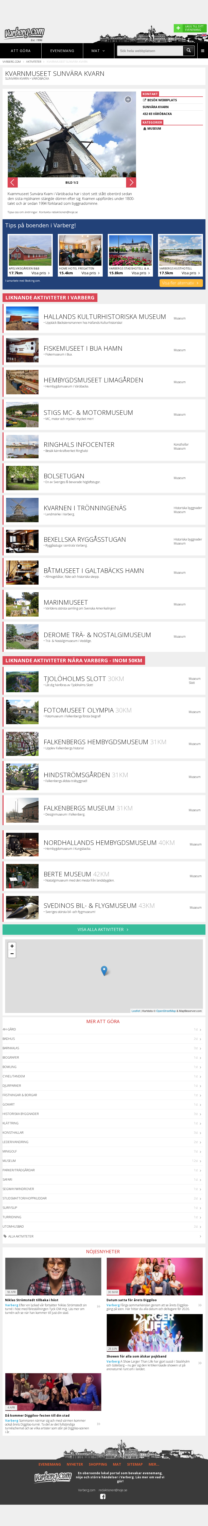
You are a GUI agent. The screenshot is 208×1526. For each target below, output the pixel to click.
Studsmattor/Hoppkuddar (25, 1198)
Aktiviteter (33, 61)
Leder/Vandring (15, 1142)
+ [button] (12, 946)
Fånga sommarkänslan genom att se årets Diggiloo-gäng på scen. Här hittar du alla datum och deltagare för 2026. (148, 1307)
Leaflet (136, 1011)
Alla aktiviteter (20, 1236)
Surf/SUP (10, 1208)
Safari (7, 1179)
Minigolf (10, 1151)
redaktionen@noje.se (113, 1490)
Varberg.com (12, 61)
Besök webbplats (162, 100)
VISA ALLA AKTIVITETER (101, 929)
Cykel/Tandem (14, 1076)
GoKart (9, 1104)
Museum (9, 1161)
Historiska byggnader (21, 1114)
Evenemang (62, 50)
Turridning (12, 1217)
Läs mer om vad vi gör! (141, 1479)
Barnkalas (11, 1048)
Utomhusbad (13, 1226)
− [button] (12, 954)
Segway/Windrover (18, 1189)
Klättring (11, 1123)
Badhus (9, 1039)
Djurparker (12, 1085)
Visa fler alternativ (178, 283)
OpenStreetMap (166, 1011)
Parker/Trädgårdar (19, 1170)
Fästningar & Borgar (20, 1095)
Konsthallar (13, 1132)
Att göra (21, 50)
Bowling (9, 1067)
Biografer (11, 1057)
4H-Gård (9, 1029)
